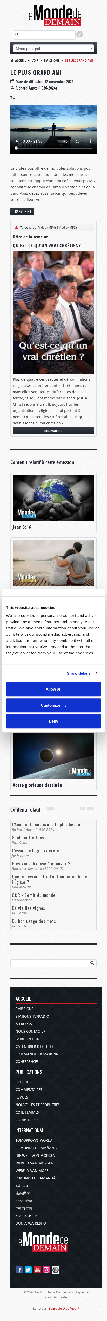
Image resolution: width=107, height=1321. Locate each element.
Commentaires (29, 1090)
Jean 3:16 (22, 527)
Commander (53, 430)
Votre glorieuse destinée (37, 785)
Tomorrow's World (34, 1140)
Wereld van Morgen (35, 1163)
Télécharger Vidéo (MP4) (38, 227)
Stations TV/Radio (32, 1016)
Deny (53, 721)
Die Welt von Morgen (35, 1155)
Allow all (53, 689)
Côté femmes (27, 1112)
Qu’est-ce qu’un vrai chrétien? (47, 245)
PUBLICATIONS (29, 1072)
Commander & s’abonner (39, 1054)
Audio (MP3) (68, 227)
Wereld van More (32, 1171)
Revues (22, 1097)
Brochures (25, 1082)
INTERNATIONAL (30, 1131)
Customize (50, 705)
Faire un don (28, 1039)
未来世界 (23, 1193)
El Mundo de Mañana (36, 1148)
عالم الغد (22, 1186)
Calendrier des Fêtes (35, 1046)
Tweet (15, 97)
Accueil (20, 60)
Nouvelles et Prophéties (38, 1105)
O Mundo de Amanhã (36, 1178)
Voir (35, 60)
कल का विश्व (24, 1208)
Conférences (27, 1062)
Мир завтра (27, 1216)
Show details (78, 673)
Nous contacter (30, 1031)
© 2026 (29, 1292)
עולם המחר (24, 1201)
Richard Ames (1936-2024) (36, 88)
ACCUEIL (23, 999)
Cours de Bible (29, 1120)
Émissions (51, 60)
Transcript (22, 211)
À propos (24, 1024)
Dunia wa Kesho (31, 1223)
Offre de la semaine (30, 237)
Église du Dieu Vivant (64, 1308)
